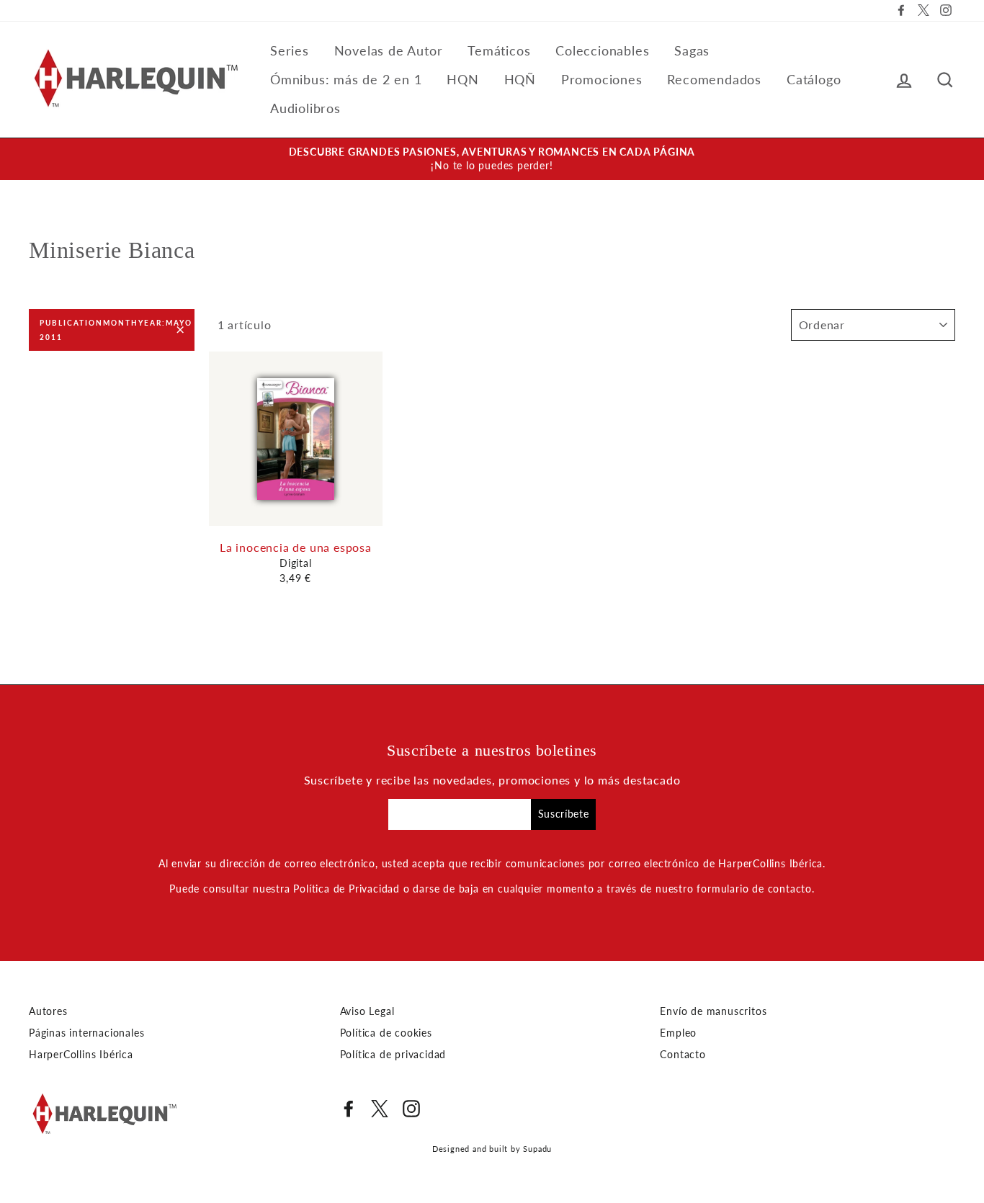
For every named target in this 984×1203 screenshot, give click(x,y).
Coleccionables (602, 50)
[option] (492, 159)
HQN (462, 79)
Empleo (678, 1033)
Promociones (602, 79)
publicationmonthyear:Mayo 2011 (116, 329)
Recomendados (714, 79)
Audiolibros (305, 108)
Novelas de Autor (388, 50)
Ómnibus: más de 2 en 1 (346, 79)
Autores (48, 1011)
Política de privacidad (393, 1054)
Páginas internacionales (86, 1033)
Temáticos (499, 50)
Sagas (692, 50)
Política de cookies (386, 1033)
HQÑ (520, 79)
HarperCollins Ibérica (81, 1054)
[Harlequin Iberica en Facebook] (348, 1108)
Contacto (682, 1054)
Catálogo (814, 79)
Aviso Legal (367, 1011)
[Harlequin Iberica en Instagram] (411, 1108)
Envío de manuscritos (713, 1011)
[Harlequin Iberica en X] (379, 1108)
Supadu (537, 1148)
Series (289, 50)
